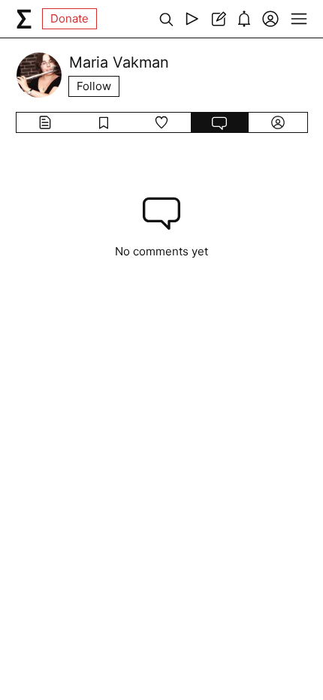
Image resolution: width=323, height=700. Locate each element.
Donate (69, 18)
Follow (94, 86)
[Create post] (218, 19)
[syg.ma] (24, 19)
